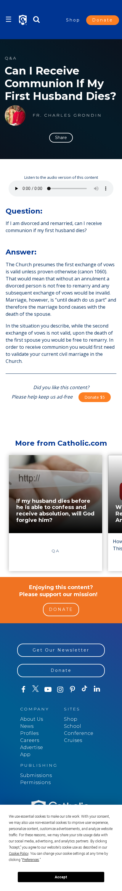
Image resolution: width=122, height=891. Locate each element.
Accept (61, 877)
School (72, 726)
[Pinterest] (72, 689)
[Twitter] (35, 689)
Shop (73, 20)
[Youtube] (48, 689)
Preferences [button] (30, 860)
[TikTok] (84, 689)
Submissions (36, 775)
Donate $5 (94, 397)
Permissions (35, 782)
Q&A (11, 58)
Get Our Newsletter (61, 650)
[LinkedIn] (97, 689)
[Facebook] (23, 689)
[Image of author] (15, 115)
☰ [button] (8, 19)
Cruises (73, 740)
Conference (78, 733)
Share (61, 137)
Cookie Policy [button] (18, 854)
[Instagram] (60, 689)
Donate (102, 20)
